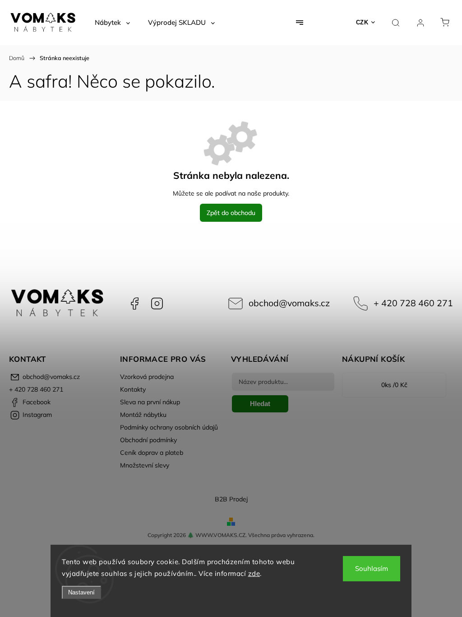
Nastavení (81, 592)
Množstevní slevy (144, 465)
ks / (394, 385)
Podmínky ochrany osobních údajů (169, 427)
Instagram (157, 303)
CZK (362, 22)
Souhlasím (371, 568)
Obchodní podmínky (148, 440)
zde (254, 573)
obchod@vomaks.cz (289, 302)
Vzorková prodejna (147, 377)
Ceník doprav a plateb (151, 453)
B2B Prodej (231, 499)
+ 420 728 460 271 (413, 302)
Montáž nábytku (143, 415)
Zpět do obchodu (231, 213)
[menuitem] (112, 22)
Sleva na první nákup (150, 402)
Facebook (134, 303)
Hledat (260, 403)
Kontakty (133, 389)
